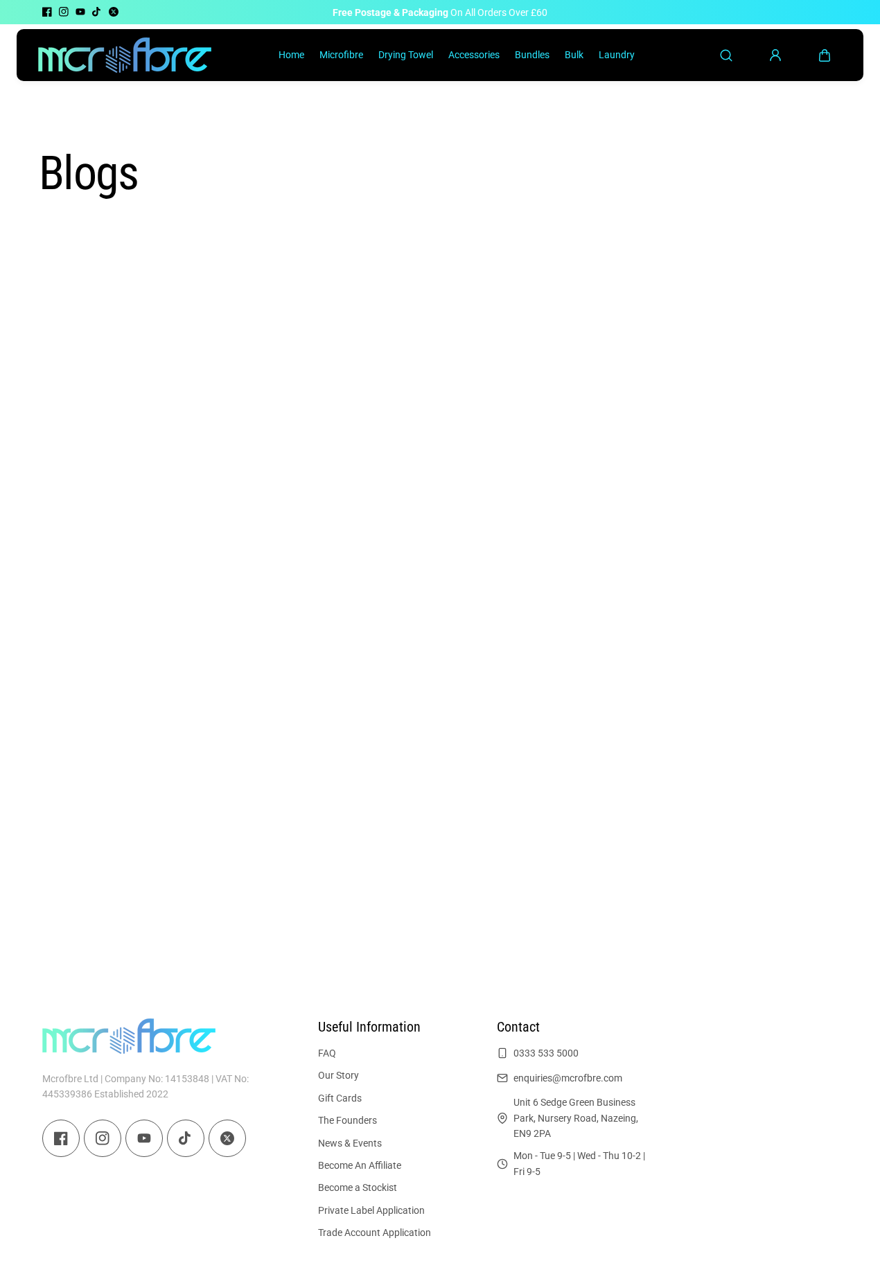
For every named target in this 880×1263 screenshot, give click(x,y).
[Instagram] (63, 11)
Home (291, 54)
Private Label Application (371, 1210)
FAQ (327, 1053)
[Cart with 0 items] (824, 55)
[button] (824, 55)
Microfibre (341, 54)
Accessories (474, 54)
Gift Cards (340, 1098)
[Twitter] (113, 11)
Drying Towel (405, 54)
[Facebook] (47, 11)
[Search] (726, 55)
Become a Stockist (357, 1187)
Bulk (574, 54)
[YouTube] (80, 11)
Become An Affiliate (359, 1165)
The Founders (347, 1120)
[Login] (775, 55)
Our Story (338, 1075)
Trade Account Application (374, 1232)
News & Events (350, 1142)
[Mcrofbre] (124, 55)
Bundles (532, 54)
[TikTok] (97, 11)
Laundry (617, 54)
